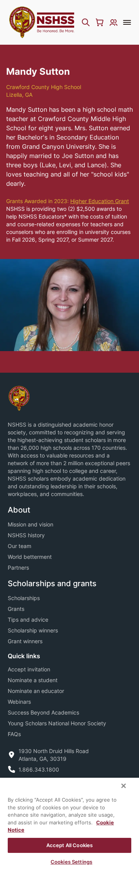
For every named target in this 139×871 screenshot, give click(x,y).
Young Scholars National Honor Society (57, 723)
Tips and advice (28, 619)
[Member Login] (113, 22)
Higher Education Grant (99, 201)
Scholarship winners (33, 630)
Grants (16, 608)
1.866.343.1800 (39, 769)
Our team (19, 546)
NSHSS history (26, 535)
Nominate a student (33, 680)
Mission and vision (30, 524)
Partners (18, 567)
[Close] (123, 786)
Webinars (19, 701)
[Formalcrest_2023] (19, 397)
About (19, 510)
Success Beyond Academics (43, 712)
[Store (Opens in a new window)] (99, 22)
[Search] (85, 22)
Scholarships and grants (52, 583)
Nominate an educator (36, 691)
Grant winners (25, 641)
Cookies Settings (71, 862)
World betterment (30, 556)
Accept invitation (29, 669)
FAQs (14, 734)
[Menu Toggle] (127, 22)
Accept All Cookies (69, 845)
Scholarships (24, 598)
